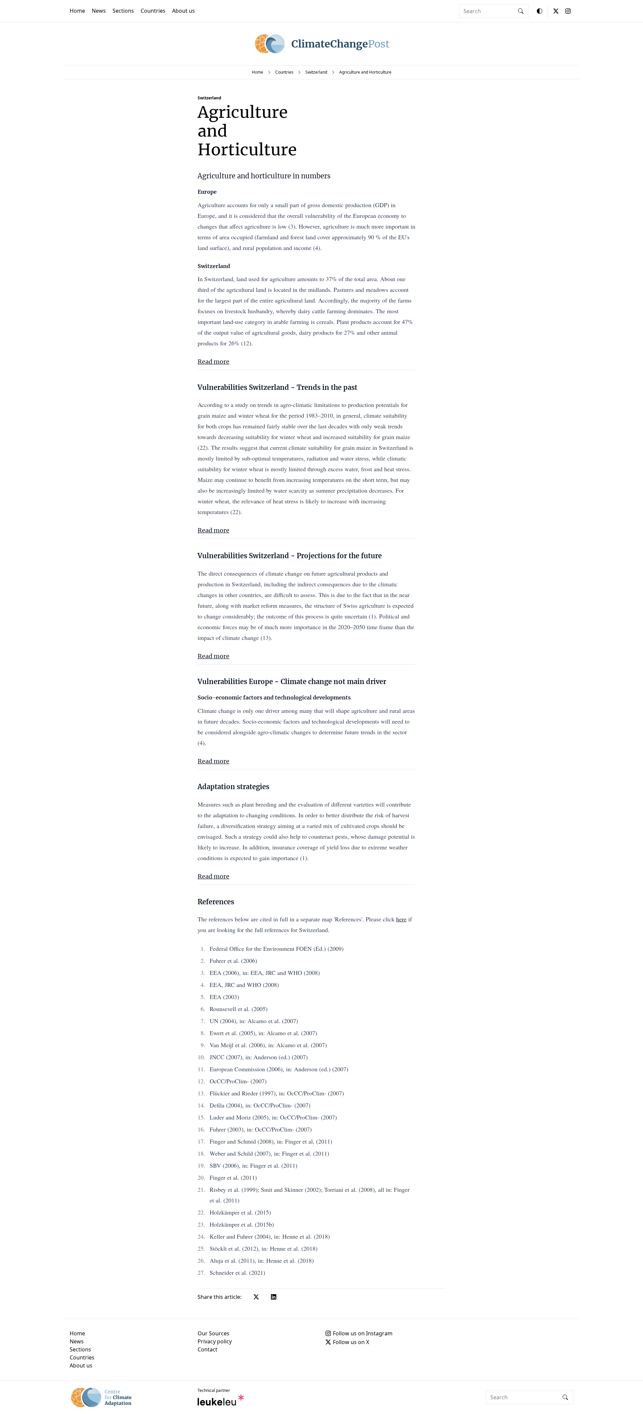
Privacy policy (215, 1341)
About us (183, 10)
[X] (556, 11)
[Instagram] (568, 11)
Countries (153, 10)
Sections (123, 10)
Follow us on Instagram (362, 1333)
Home (77, 10)
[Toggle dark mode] (539, 11)
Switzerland (316, 72)
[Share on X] (256, 1297)
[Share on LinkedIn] (273, 1297)
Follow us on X (351, 1342)
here (401, 919)
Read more (213, 361)
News (99, 10)
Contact (207, 1349)
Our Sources (213, 1333)
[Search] (520, 11)
